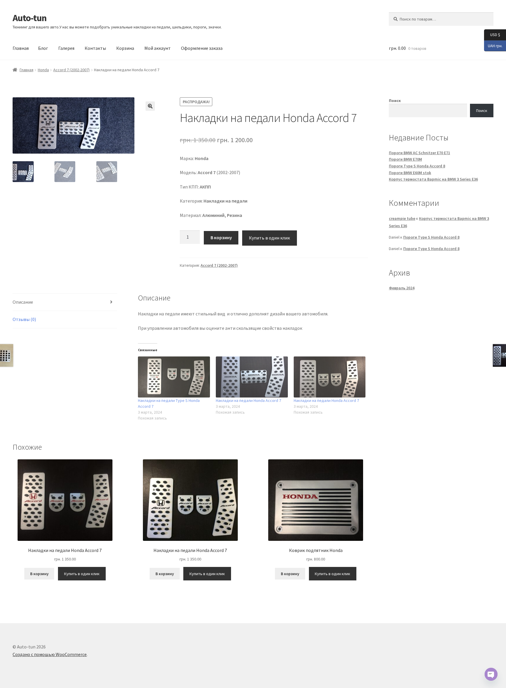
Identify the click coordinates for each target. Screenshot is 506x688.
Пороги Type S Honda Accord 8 (417, 166)
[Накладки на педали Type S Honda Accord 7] (174, 376)
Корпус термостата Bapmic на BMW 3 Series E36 (433, 179)
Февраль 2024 (401, 288)
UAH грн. (493, 45)
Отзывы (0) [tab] (24, 319)
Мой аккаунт (157, 48)
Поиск (395, 100)
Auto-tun (30, 18)
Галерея (66, 48)
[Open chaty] (491, 674)
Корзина (125, 48)
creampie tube (402, 218)
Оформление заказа (202, 48)
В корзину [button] (39, 573)
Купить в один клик (269, 238)
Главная (21, 48)
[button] (150, 106)
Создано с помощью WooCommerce (50, 654)
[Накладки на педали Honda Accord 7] (252, 376)
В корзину (221, 237)
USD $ (492, 34)
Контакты (95, 48)
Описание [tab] (23, 302)
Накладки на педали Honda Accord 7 (248, 400)
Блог (43, 48)
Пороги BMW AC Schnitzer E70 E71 (419, 152)
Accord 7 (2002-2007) (71, 69)
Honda (43, 69)
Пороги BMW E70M (405, 159)
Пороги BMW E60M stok (410, 172)
